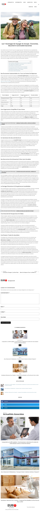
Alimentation (29, 2)
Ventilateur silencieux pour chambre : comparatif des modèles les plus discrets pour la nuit (20, 375)
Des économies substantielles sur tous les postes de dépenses (20, 63)
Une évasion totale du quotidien (14, 70)
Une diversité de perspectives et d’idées (16, 69)
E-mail (3, 312)
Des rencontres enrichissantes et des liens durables (18, 66)
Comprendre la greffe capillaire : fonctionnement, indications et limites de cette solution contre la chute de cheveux (20, 342)
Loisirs (24, 2)
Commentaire (5, 292)
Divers (35, 6)
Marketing (31, 6)
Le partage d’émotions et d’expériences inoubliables (18, 68)
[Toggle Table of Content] (30, 61)
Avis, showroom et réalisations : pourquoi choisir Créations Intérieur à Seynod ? (20, 359)
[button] (38, 4)
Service (35, 2)
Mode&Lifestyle (11, 2)
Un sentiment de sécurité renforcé (15, 65)
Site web (3, 317)
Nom (2, 306)
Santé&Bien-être (18, 2)
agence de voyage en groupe (5, 81)
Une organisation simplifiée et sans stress (16, 64)
